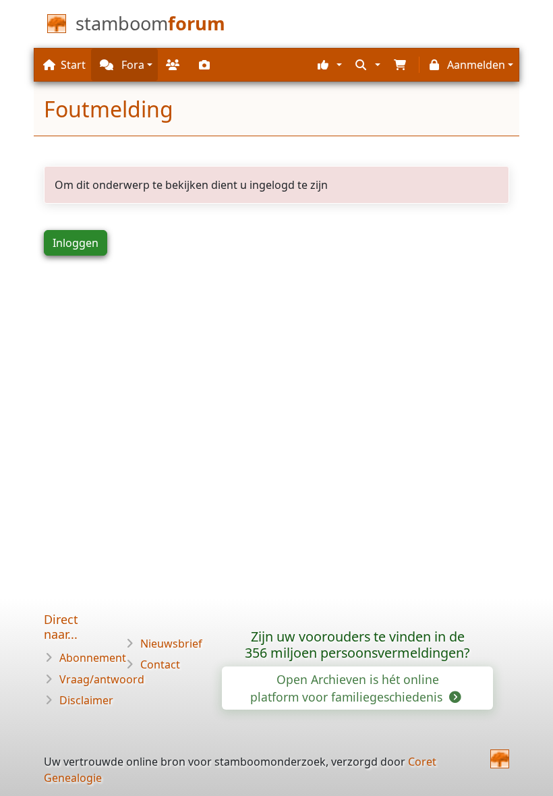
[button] (328, 65)
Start (73, 64)
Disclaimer (86, 700)
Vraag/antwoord (101, 679)
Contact (160, 664)
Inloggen (75, 242)
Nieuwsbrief (171, 643)
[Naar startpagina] (499, 758)
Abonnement (92, 657)
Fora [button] (131, 64)
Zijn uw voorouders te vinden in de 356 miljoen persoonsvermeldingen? (357, 644)
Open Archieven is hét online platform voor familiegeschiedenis (348, 688)
